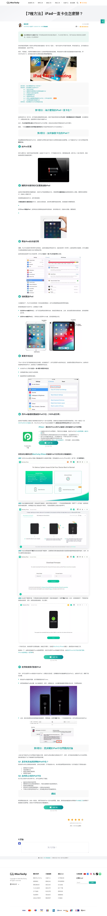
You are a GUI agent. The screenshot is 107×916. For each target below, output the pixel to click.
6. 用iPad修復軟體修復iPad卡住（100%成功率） (39, 98)
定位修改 (60, 885)
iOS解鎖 (60, 898)
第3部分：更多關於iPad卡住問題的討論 (32, 102)
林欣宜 (26, 24)
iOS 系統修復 (44, 26)
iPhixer (41, 427)
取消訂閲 (48, 891)
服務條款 (35, 881)
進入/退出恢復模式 (58, 440)
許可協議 (35, 891)
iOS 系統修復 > (47, 858)
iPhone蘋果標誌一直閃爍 (25, 652)
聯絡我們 (48, 898)
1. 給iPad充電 (29, 89)
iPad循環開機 (79, 431)
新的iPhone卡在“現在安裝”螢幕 (75, 650)
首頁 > (42, 858)
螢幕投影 (60, 891)
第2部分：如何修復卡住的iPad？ (30, 87)
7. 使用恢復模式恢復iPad (33, 100)
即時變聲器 (61, 881)
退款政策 (48, 895)
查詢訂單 (48, 888)
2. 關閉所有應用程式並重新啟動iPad (36, 91)
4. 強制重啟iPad (30, 94)
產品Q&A (48, 885)
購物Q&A (48, 881)
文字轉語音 (61, 878)
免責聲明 (35, 895)
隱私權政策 (36, 885)
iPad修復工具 (80, 800)
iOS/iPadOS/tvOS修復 (24, 423)
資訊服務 (72, 3)
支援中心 (65, 3)
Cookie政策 (36, 888)
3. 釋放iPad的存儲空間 (32, 93)
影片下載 (60, 888)
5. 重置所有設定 (30, 96)
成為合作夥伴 (37, 898)
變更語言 (14, 884)
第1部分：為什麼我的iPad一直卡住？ (31, 86)
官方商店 (84, 3)
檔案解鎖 (60, 895)
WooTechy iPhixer (39, 454)
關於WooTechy (37, 878)
